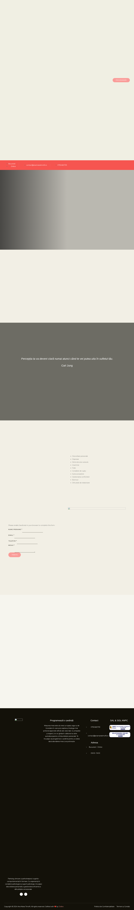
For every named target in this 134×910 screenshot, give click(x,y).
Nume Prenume (15, 529)
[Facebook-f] (21, 894)
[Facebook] (125, 165)
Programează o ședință (61, 720)
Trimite (15, 555)
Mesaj (11, 545)
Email (11, 535)
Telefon (12, 541)
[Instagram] (129, 165)
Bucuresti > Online (95, 747)
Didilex (61, 906)
